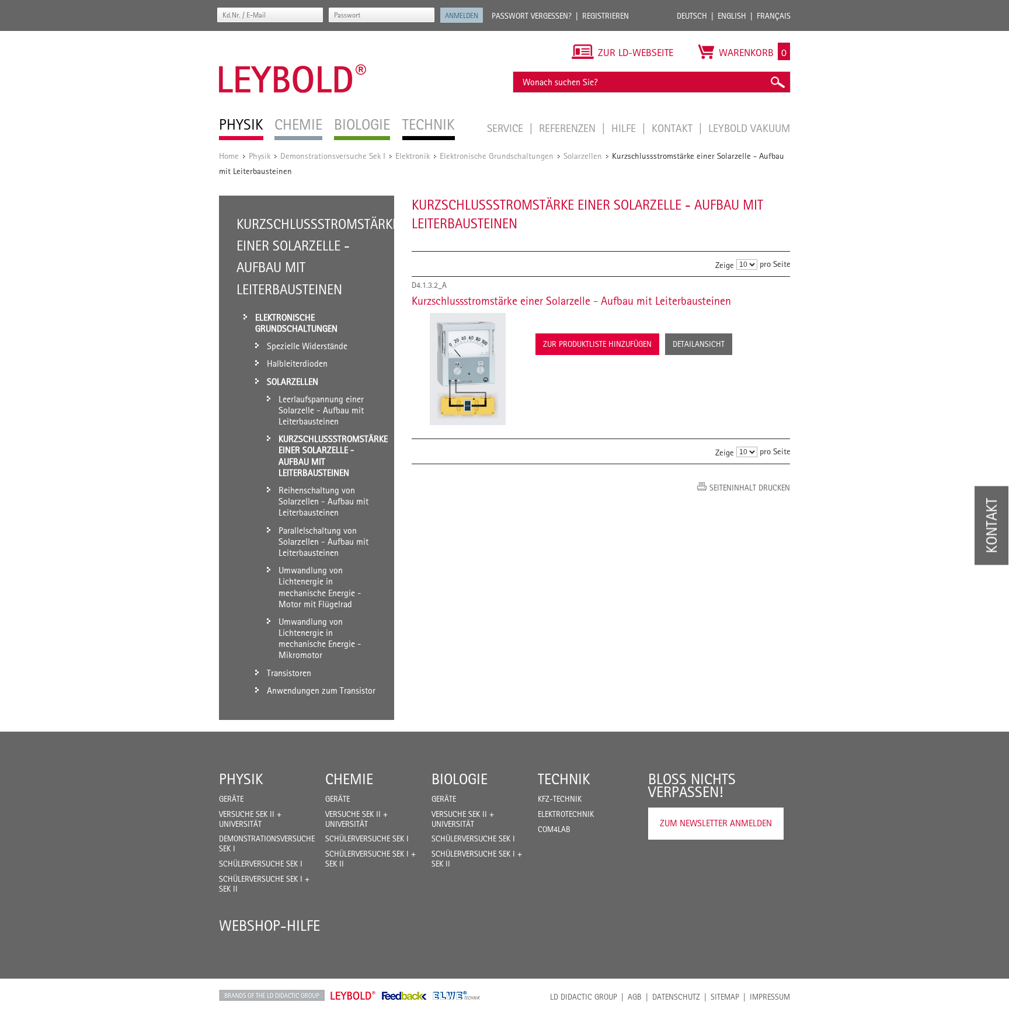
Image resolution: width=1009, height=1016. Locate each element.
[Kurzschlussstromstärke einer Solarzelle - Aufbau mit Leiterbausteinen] (468, 369)
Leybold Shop (353, 995)
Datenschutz (676, 996)
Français (774, 15)
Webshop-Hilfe (269, 925)
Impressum (770, 996)
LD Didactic (272, 995)
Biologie (460, 779)
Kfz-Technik (560, 798)
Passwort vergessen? (532, 15)
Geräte (231, 798)
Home (229, 156)
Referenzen (569, 127)
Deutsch (692, 15)
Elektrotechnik (566, 814)
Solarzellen (582, 156)
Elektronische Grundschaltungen (497, 156)
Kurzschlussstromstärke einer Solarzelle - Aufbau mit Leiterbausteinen (571, 301)
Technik (564, 779)
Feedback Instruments (404, 995)
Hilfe (625, 127)
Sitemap (725, 996)
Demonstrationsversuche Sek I (332, 156)
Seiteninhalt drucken (749, 487)
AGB (635, 996)
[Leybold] (293, 36)
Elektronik (412, 156)
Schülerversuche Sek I (260, 863)
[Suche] (777, 82)
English (732, 15)
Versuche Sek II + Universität (250, 819)
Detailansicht (699, 344)
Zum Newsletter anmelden (716, 823)
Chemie (349, 779)
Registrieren (605, 15)
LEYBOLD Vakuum (749, 127)
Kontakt (673, 127)
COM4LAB (554, 829)
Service (506, 127)
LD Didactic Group (583, 996)
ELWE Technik (457, 995)
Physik (259, 156)
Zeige (724, 265)
